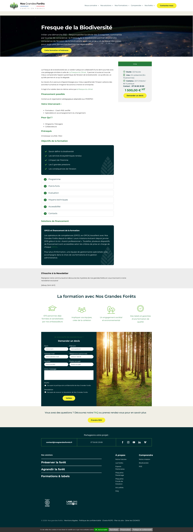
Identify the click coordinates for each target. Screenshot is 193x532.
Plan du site (119, 520)
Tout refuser (114, 529)
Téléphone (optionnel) (78, 354)
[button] (77, 179)
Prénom (72, 346)
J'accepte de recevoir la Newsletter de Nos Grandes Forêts (67, 392)
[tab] (135, 64)
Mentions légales (71, 520)
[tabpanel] (135, 84)
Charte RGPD (107, 520)
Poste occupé (74, 361)
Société (47, 361)
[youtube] (134, 442)
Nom (46, 346)
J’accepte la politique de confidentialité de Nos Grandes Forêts (69, 385)
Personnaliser (125, 529)
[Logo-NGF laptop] (26, 2)
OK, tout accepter (101, 529)
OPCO (54, 247)
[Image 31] (71, 501)
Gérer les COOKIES (132, 520)
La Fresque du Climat (77, 72)
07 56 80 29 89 (96, 442)
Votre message (50, 369)
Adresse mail (49, 354)
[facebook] (122, 442)
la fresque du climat (85, 89)
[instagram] (128, 442)
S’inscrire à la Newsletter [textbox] (54, 273)
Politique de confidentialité (90, 520)
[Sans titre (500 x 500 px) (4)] (47, 498)
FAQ (96, 412)
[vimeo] (145, 442)
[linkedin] (139, 442)
